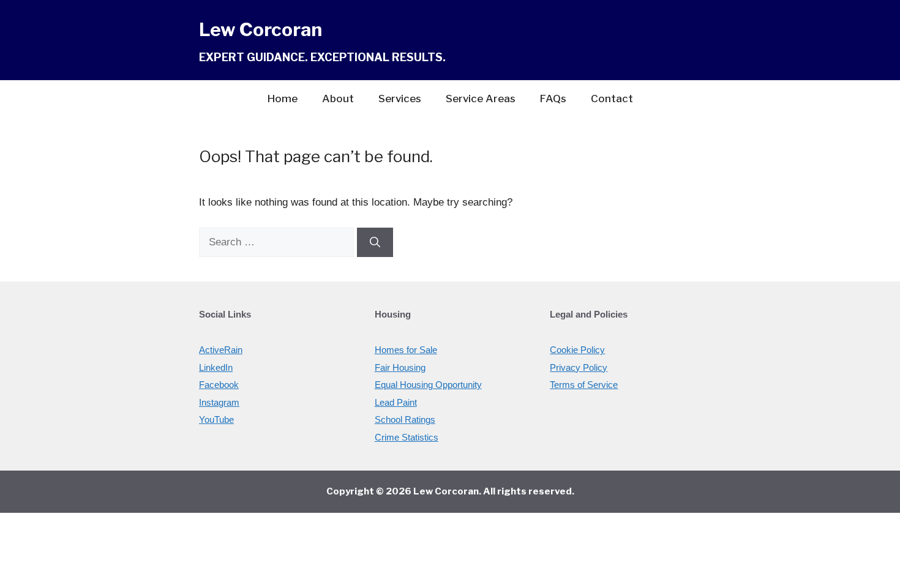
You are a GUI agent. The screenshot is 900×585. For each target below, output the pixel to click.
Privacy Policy (578, 367)
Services (399, 98)
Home (283, 98)
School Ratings (405, 419)
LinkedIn (216, 367)
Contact (612, 98)
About (338, 98)
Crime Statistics (406, 437)
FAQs (553, 98)
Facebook (219, 384)
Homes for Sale (406, 350)
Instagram (219, 402)
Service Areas (481, 98)
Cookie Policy (577, 350)
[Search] (375, 242)
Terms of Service (584, 384)
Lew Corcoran (260, 29)
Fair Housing (400, 367)
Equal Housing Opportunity (428, 384)
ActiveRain (220, 350)
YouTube (216, 419)
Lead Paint (396, 402)
